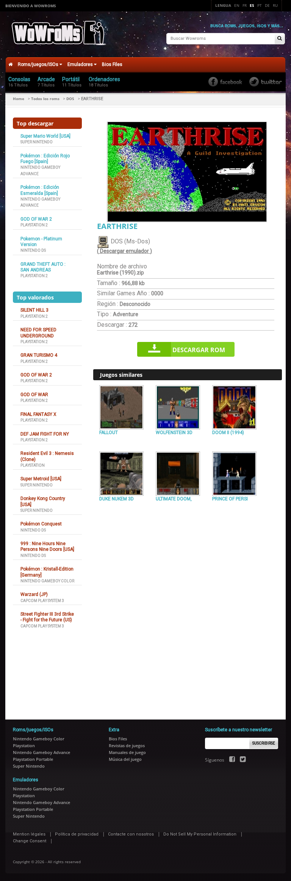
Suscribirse (263, 743)
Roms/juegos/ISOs (38, 64)
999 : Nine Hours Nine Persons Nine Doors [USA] (47, 546)
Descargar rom (198, 350)
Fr (244, 5)
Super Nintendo (36, 142)
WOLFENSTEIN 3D (174, 432)
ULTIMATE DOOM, (174, 499)
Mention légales (29, 834)
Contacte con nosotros (131, 834)
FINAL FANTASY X (38, 414)
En (236, 5)
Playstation (32, 465)
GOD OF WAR (34, 394)
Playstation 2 (34, 225)
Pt (259, 5)
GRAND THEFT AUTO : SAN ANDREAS (43, 267)
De (267, 5)
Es (252, 5)
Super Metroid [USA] (40, 478)
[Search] (280, 38)
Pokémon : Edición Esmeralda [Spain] (39, 190)
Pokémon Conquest (41, 524)
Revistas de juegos (127, 745)
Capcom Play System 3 (42, 601)
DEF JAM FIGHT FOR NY (44, 434)
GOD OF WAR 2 (36, 219)
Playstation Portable (33, 759)
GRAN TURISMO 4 (38, 355)
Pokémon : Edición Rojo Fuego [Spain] (45, 158)
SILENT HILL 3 (34, 310)
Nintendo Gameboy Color (47, 581)
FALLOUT (108, 432)
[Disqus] (187, 607)
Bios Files (112, 64)
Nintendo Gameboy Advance (41, 752)
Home (18, 98)
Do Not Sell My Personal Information (199, 834)
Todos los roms (45, 98)
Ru (275, 5)
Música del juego (125, 759)
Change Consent (29, 841)
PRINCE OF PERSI (230, 499)
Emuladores (80, 64)
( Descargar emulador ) (124, 251)
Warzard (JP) (34, 594)
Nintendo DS (33, 250)
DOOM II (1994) (228, 432)
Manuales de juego (127, 752)
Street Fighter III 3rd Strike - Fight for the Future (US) (47, 616)
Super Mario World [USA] (45, 136)
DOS (70, 98)
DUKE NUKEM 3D (116, 499)
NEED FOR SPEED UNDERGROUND (38, 332)
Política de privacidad (77, 834)
